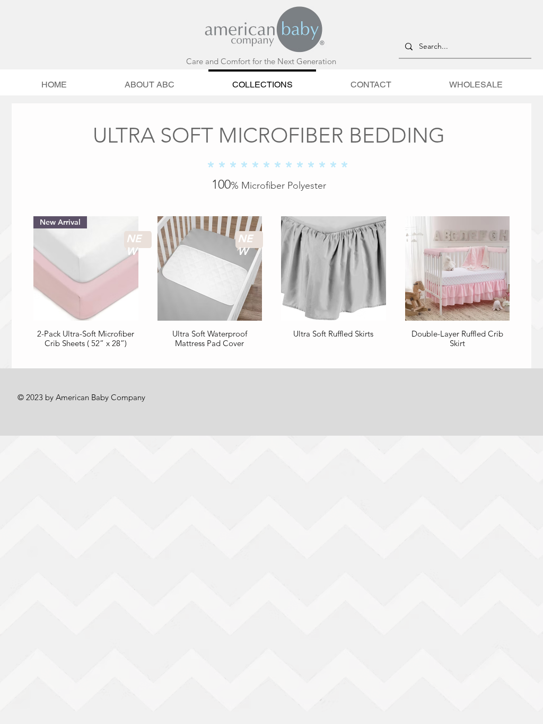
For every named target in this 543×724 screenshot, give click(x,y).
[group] (271, 282)
